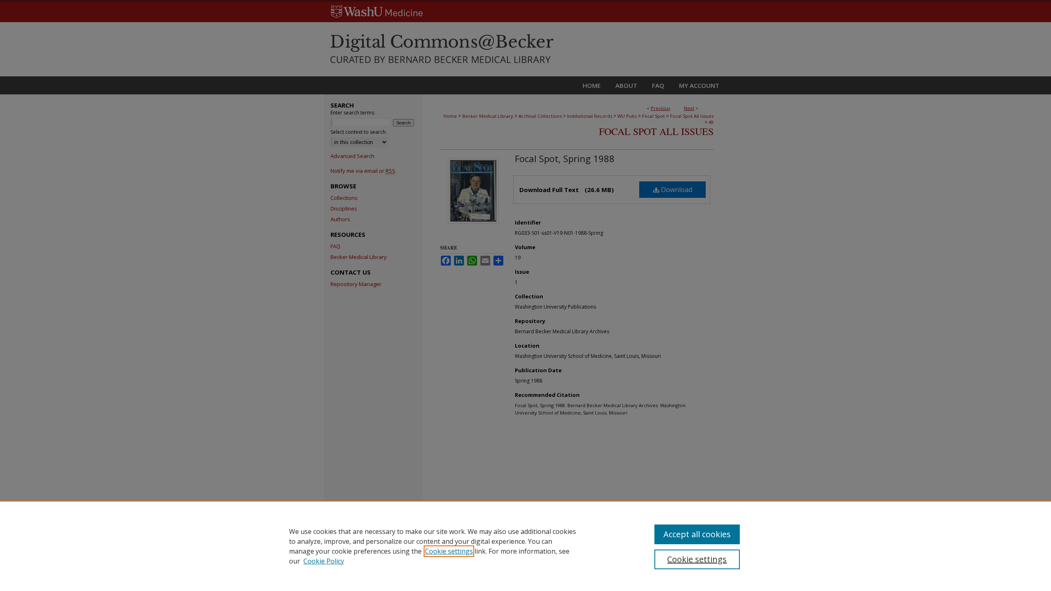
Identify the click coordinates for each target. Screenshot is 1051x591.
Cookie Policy (323, 561)
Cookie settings (449, 551)
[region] (525, 546)
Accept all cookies (697, 534)
